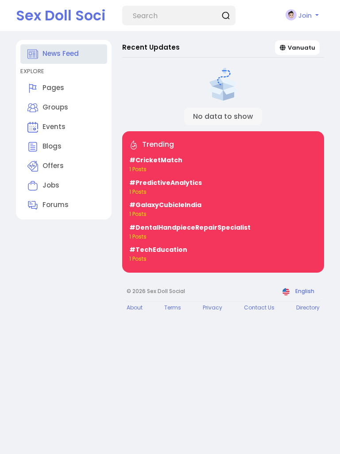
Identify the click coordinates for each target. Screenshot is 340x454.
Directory (308, 307)
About (135, 307)
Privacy (212, 307)
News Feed (60, 53)
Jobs (50, 185)
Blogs (52, 146)
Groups (55, 107)
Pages (53, 87)
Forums (55, 204)
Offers (53, 165)
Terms (172, 307)
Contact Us (259, 307)
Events (54, 126)
